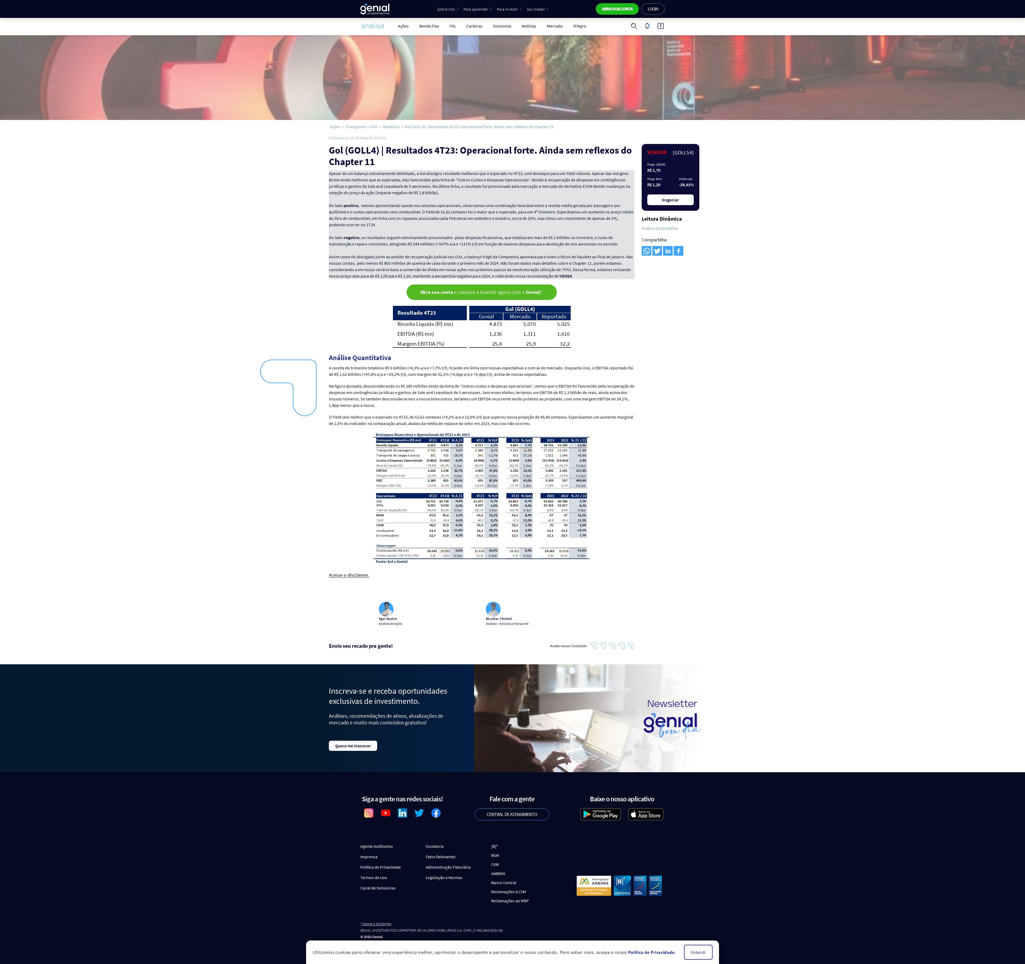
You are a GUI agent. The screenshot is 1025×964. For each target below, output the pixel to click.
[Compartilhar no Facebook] (678, 251)
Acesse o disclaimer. (349, 575)
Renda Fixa (429, 26)
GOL (374, 126)
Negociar (670, 199)
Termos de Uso (373, 877)
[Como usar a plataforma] (661, 26)
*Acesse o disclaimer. (376, 924)
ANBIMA (498, 873)
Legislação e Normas (444, 877)
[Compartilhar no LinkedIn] (668, 251)
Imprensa (368, 856)
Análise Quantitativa (660, 228)
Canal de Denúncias (378, 888)
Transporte (356, 126)
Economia (502, 26)
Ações (403, 26)
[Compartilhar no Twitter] (657, 251)
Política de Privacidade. (652, 952)
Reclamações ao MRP (510, 900)
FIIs (453, 26)
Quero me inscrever (353, 745)
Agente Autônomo (376, 846)
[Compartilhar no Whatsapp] (646, 251)
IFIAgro (579, 26)
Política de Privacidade (380, 867)
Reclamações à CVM (508, 891)
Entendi (698, 952)
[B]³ (494, 846)
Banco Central (503, 882)
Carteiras (474, 26)
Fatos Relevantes (441, 856)
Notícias (529, 26)
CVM (495, 864)
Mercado (555, 26)
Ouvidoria (435, 846)
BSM (495, 855)
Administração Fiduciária (448, 867)
